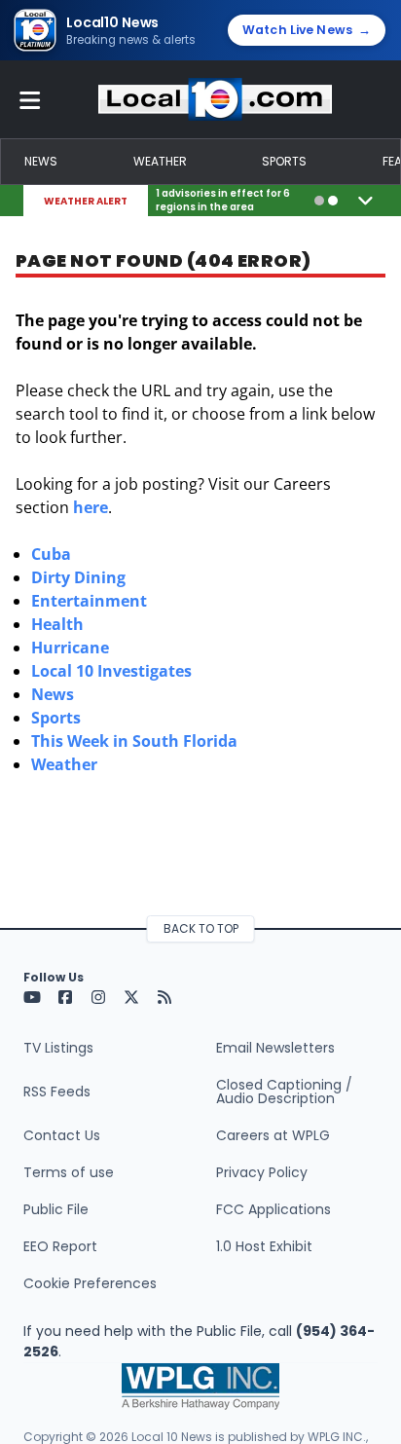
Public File (56, 1209)
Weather (160, 161)
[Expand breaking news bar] (365, 200)
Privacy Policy (262, 1172)
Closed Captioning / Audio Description (284, 1091)
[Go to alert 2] (333, 200)
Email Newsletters (275, 1048)
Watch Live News (306, 29)
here (90, 507)
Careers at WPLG (273, 1135)
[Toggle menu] (30, 99)
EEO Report (60, 1246)
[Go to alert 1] (319, 200)
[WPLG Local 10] (215, 99)
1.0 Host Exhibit (264, 1246)
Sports (284, 161)
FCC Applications (273, 1209)
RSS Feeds (57, 1091)
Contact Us (61, 1135)
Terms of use (68, 1172)
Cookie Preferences (90, 1283)
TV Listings (58, 1048)
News (40, 161)
